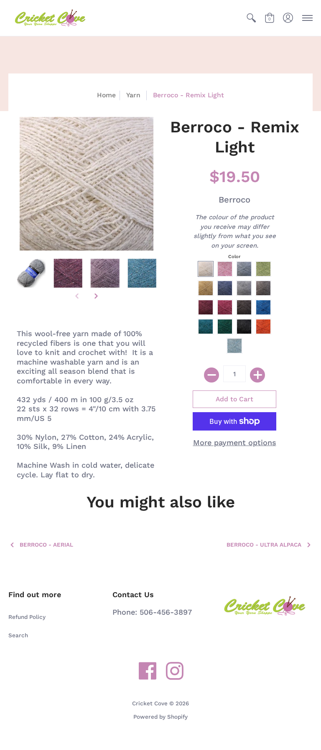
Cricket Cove (150, 703)
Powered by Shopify (160, 716)
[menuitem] (251, 18)
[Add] (257, 375)
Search (18, 635)
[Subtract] (211, 375)
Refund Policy (27, 616)
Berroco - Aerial (46, 544)
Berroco (234, 200)
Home (106, 95)
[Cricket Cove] (50, 18)
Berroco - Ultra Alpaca (264, 544)
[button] (251, 18)
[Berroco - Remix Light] (31, 273)
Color (234, 256)
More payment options (234, 442)
